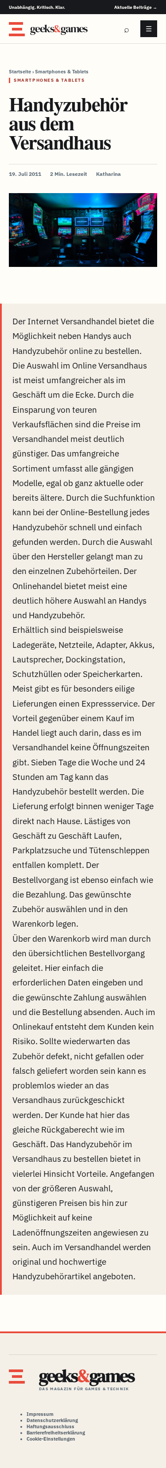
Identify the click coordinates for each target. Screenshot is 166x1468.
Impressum (40, 1414)
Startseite (20, 71)
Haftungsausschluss (50, 1426)
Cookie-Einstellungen (51, 1439)
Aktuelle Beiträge (135, 7)
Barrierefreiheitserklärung (56, 1433)
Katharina (108, 174)
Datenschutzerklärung (52, 1420)
